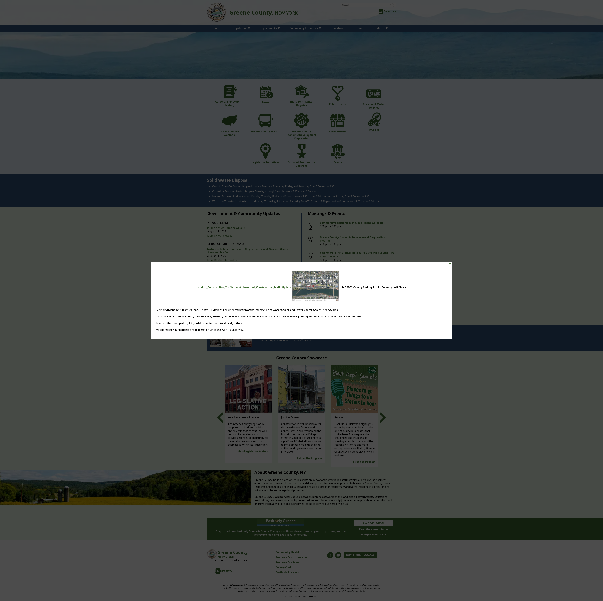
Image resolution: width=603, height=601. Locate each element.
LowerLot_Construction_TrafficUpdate (218, 287)
